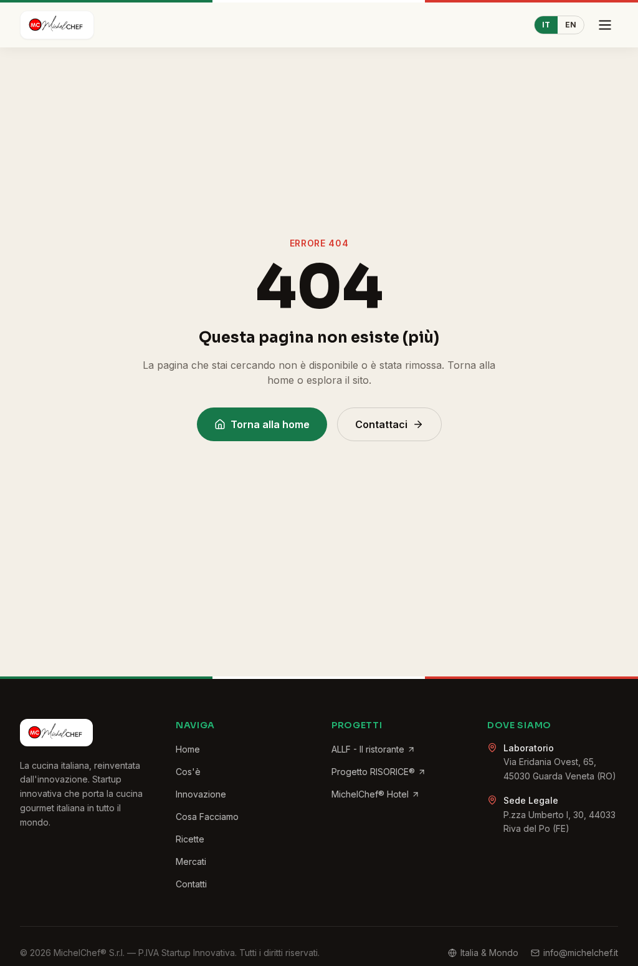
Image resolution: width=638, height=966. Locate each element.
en (570, 24)
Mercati (191, 861)
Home (188, 749)
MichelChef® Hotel (370, 794)
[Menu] (605, 25)
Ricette (190, 839)
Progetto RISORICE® (373, 771)
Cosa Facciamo (207, 816)
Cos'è (188, 771)
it (546, 24)
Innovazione (201, 794)
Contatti (191, 884)
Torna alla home (270, 424)
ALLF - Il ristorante (367, 749)
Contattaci (381, 424)
